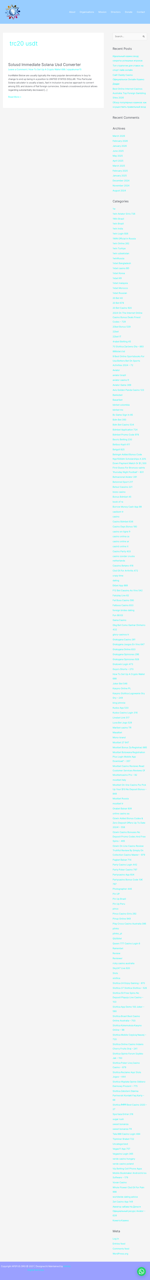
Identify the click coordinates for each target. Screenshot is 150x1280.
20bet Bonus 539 (122, 326)
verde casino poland (123, 1163)
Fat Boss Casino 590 (123, 600)
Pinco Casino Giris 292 (124, 913)
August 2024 (119, 190)
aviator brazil (119, 375)
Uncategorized (120, 1144)
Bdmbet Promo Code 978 (126, 434)
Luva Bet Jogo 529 (122, 722)
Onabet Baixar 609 (122, 808)
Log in (116, 1238)
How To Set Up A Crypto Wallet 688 (47, 69)
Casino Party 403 (122, 551)
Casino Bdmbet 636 (123, 521)
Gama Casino (119, 620)
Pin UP (116, 893)
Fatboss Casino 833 (123, 605)
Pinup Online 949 (122, 918)
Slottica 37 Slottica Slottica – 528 (130, 988)
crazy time (118, 575)
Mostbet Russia (121, 798)
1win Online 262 (121, 243)
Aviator (116, 370)
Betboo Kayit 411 (121, 444)
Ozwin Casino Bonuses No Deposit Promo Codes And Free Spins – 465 (129, 836)
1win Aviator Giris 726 (124, 213)
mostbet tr (118, 803)
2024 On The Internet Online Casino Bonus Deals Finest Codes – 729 (127, 317)
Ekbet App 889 (120, 585)
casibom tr (118, 511)
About (72, 12)
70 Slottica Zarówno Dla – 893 (128, 346)
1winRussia (118, 258)
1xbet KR (117, 278)
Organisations (87, 12)
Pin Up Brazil (119, 898)
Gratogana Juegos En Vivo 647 (129, 644)
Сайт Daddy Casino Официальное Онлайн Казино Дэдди (128, 79)
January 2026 (120, 146)
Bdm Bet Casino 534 (123, 424)
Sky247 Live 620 (121, 968)
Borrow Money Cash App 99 (127, 506)
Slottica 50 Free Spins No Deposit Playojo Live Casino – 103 (128, 997)
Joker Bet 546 (120, 683)
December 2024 (121, 180)
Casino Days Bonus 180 (125, 526)
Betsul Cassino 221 (122, 487)
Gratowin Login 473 (123, 664)
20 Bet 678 (118, 302)
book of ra (118, 501)
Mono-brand (119, 737)
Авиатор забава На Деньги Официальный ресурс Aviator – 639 (129, 1211)
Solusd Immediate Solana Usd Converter (44, 64)
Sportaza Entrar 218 (123, 1114)
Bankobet (117, 395)
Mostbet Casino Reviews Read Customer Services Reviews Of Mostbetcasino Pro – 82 (129, 770)
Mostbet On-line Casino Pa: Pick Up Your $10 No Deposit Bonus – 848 (129, 789)
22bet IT (117, 336)
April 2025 (118, 160)
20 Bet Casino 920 (122, 307)
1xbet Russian (120, 293)
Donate (128, 12)
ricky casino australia (123, 963)
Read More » (14, 96)
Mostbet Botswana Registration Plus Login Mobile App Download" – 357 (129, 756)
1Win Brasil (118, 218)
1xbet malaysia (120, 283)
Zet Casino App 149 (123, 1201)
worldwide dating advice (125, 1196)
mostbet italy (119, 779)
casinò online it (120, 546)
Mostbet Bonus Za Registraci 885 (130, 747)
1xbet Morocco (120, 288)
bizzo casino (119, 492)
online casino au (121, 813)
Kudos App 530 (120, 707)
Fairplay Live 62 (121, 595)
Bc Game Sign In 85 (123, 414)
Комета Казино (121, 1220)
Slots (115, 973)
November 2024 (121, 185)
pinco (115, 908)
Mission (102, 12)
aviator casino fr (121, 380)
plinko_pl (117, 933)
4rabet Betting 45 (122, 341)
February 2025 (120, 170)
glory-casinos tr (121, 634)
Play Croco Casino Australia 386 (129, 923)
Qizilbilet (117, 938)
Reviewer (117, 958)
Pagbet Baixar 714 (122, 859)
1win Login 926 (120, 233)
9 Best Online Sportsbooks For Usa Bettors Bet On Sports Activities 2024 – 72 (128, 361)
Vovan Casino (120, 1182)
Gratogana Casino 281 (124, 639)
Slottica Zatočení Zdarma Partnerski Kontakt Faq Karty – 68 (128, 1095)
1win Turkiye (119, 248)
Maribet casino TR (122, 727)
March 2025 (119, 165)
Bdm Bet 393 (119, 419)
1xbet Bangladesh (122, 263)
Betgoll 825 (119, 449)
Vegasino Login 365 (123, 1153)
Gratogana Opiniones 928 (126, 659)
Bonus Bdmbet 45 (122, 496)
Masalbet (117, 732)
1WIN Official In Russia (124, 238)
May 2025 (118, 155)
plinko (116, 928)
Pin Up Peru (119, 903)
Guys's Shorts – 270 (123, 669)
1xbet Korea (119, 273)
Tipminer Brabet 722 (123, 1139)
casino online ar (121, 541)
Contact (141, 12)
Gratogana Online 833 (124, 649)
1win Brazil (118, 223)
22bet (116, 331)
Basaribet (117, 399)
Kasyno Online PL (122, 688)
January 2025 (120, 175)
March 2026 (119, 136)
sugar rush (118, 1119)
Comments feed (121, 1248)
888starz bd (119, 351)
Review (116, 953)
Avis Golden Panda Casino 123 (128, 390)
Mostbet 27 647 (121, 742)
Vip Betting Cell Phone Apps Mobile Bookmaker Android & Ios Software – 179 (129, 1173)
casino (116, 516)
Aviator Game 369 (122, 385)
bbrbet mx (118, 409)
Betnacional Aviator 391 (125, 477)
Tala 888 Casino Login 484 (126, 1134)
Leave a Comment (17, 69)
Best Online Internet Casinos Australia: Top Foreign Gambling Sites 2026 (129, 93)
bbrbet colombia (121, 404)
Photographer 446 (122, 888)
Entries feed (119, 1243)
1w (114, 208)
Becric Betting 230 (122, 439)
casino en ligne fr (122, 531)
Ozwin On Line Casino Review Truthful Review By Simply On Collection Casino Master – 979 (129, 850)
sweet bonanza (120, 1124)
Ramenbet (118, 948)
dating (116, 580)
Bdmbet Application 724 (125, 429)
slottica (116, 978)
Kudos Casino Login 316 (125, 712)
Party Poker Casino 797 (125, 869)
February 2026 (120, 141)
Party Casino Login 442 (125, 864)
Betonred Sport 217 (123, 482)
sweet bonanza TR (122, 1129)
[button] (141, 1271)
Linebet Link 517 (121, 717)
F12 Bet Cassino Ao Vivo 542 (128, 590)
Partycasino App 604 (123, 874)
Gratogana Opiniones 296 (126, 654)
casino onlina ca (121, 536)
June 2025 (118, 150)
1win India (118, 228)
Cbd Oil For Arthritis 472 (125, 570)
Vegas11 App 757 (121, 1148)
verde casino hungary (124, 1158)
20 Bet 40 (118, 298)
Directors (116, 12)
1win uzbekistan (121, 253)
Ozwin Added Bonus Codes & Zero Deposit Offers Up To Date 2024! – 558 (129, 823)
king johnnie (119, 702)
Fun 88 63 (118, 615)
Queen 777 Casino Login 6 (126, 943)
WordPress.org (120, 1253)
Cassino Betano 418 (123, 565)
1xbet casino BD (121, 268)
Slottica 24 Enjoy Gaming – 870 (129, 983)
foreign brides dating (123, 610)
